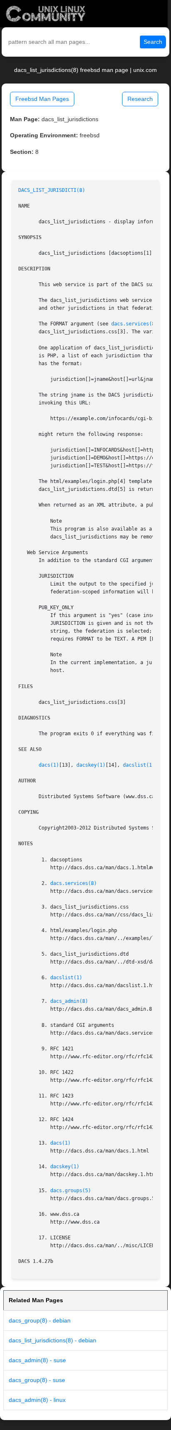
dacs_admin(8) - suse (37, 1360)
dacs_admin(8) (69, 1001)
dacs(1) (49, 765)
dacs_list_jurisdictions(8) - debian (52, 1340)
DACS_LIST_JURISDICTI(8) (51, 190)
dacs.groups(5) (70, 1190)
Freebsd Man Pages (42, 99)
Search (153, 41)
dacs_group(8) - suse (37, 1380)
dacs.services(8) (134, 324)
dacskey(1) (90, 765)
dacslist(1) (139, 765)
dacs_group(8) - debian (40, 1320)
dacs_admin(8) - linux (37, 1400)
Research (140, 99)
